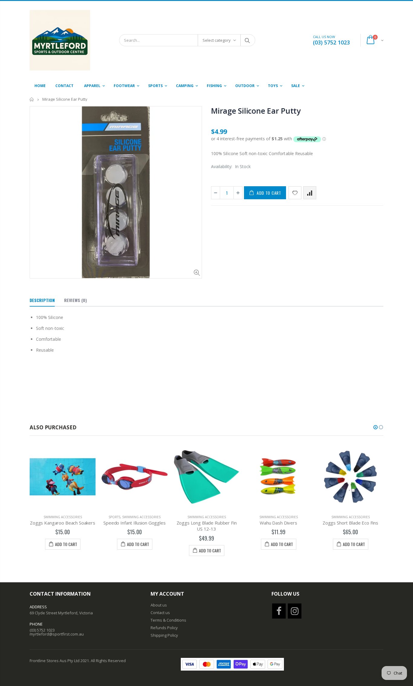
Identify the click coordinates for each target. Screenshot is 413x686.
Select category (217, 40)
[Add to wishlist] (294, 192)
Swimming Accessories (63, 517)
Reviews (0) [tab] (75, 300)
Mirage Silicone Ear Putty (256, 111)
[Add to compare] (309, 192)
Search (247, 40)
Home (32, 99)
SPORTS (114, 517)
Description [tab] (42, 300)
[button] (375, 427)
